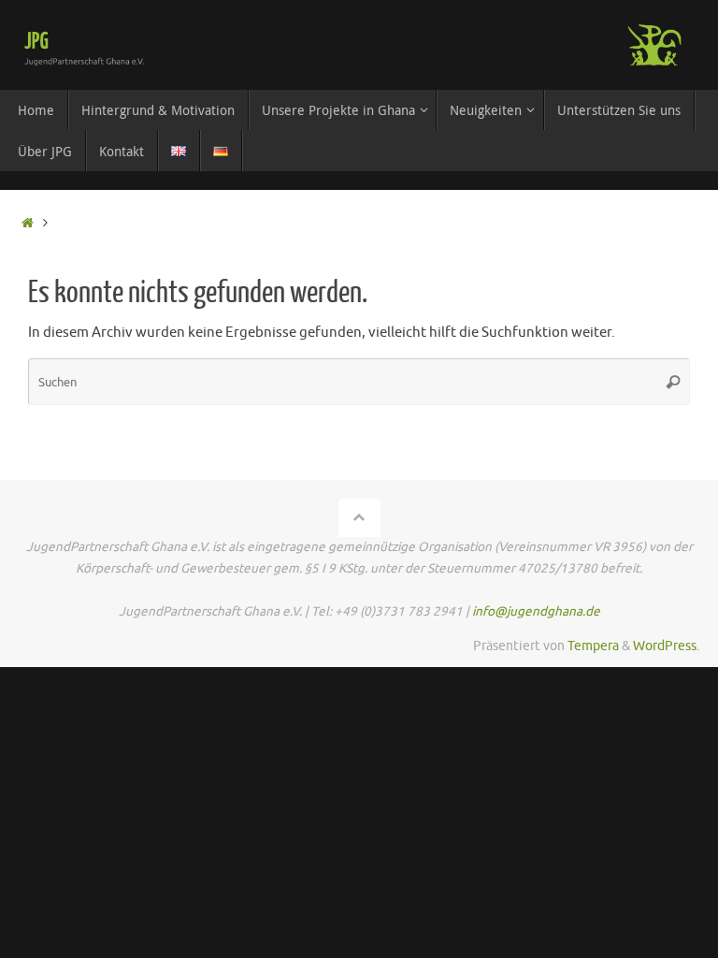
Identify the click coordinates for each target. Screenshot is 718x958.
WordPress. (666, 646)
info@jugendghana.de (536, 611)
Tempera (593, 646)
